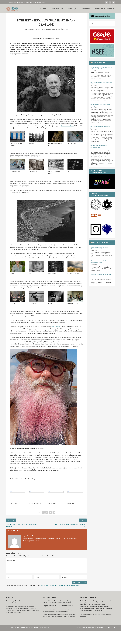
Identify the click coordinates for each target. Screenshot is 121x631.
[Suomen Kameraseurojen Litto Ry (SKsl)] (96, 234)
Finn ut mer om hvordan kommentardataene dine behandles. (61, 585)
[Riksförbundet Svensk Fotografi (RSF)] (107, 234)
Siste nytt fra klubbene (104, 9)
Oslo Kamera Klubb (67, 126)
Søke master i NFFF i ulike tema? (24, 2)
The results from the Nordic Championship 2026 (98, 261)
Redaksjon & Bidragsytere (96, 627)
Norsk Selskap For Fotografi (19, 627)
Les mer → (83, 616)
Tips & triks (86, 9)
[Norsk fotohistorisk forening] (107, 209)
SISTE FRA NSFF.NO (98, 63)
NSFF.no (18, 612)
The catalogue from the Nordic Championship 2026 (99, 247)
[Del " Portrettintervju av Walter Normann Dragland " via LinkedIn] (47, 512)
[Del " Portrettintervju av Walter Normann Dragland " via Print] (54, 512)
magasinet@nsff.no (102, 16)
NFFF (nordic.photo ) (100, 242)
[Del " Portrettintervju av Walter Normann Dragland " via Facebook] (43, 512)
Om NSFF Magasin (82, 627)
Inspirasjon (72, 9)
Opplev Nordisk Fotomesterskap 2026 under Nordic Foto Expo (101, 68)
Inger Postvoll (35, 29)
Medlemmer (55, 29)
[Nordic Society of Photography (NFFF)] (96, 209)
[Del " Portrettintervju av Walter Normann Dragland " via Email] (50, 512)
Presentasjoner (57, 9)
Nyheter (43, 9)
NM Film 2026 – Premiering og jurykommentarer (99, 146)
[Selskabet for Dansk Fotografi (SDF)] (96, 220)
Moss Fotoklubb (56, 327)
